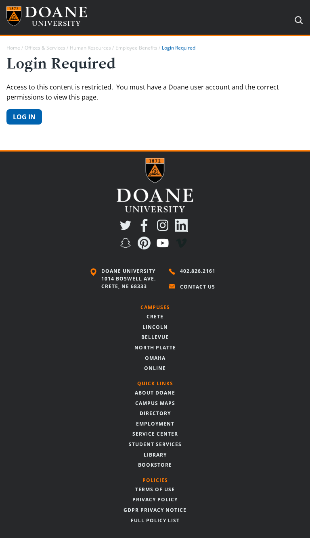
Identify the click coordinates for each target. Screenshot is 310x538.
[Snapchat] (127, 247)
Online (155, 368)
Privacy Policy (155, 499)
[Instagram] (164, 229)
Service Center (155, 433)
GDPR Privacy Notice (155, 510)
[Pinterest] (146, 247)
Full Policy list (155, 520)
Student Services (155, 444)
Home (13, 47)
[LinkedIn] (183, 229)
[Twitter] (127, 229)
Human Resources (90, 47)
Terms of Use (155, 489)
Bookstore (155, 464)
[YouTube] (164, 247)
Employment (155, 423)
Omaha (155, 358)
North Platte (155, 347)
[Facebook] (146, 229)
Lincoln (155, 327)
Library (155, 454)
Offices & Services (45, 47)
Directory (155, 413)
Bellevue (155, 337)
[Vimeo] (183, 247)
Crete (155, 316)
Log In (24, 116)
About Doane (155, 392)
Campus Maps (155, 403)
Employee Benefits (136, 47)
